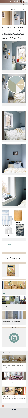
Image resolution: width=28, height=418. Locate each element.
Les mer (4, 293)
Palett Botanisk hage (9, 244)
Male (5, 244)
